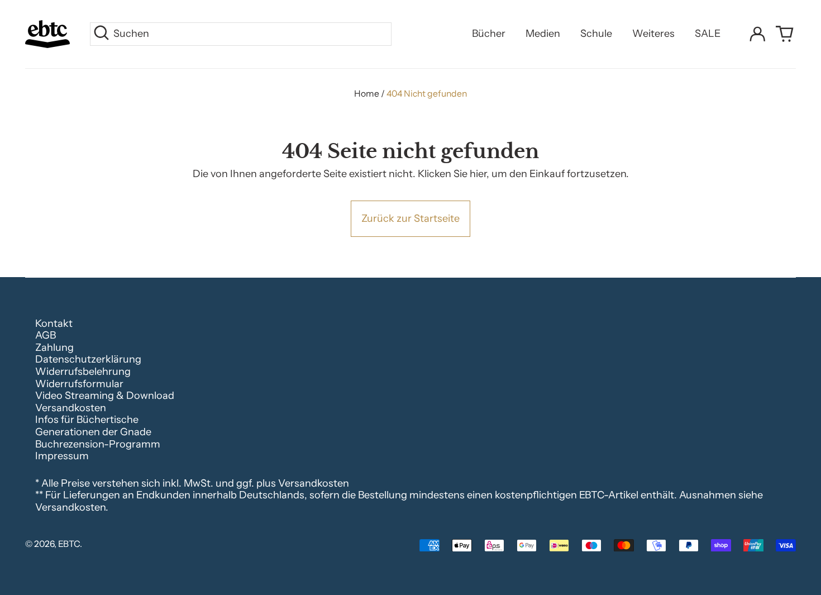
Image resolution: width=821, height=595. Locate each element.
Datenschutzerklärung (88, 359)
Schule (596, 33)
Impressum (62, 456)
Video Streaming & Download (104, 395)
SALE (707, 33)
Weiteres (653, 33)
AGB (45, 335)
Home (366, 93)
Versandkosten (70, 408)
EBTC (69, 544)
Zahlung (54, 347)
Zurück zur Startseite (410, 218)
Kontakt (54, 323)
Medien (543, 33)
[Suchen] (101, 34)
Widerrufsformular (79, 384)
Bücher (488, 33)
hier (478, 174)
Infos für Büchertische (87, 419)
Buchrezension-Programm (97, 444)
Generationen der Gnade (93, 432)
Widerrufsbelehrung (83, 371)
